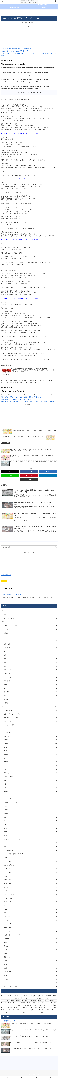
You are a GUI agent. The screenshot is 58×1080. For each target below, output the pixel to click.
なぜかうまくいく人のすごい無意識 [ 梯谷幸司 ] (15, 51)
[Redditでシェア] (35, 644)
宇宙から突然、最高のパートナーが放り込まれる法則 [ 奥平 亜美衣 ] (21, 397)
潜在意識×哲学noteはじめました (12, 595)
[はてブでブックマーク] (48, 644)
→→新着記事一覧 (6, 575)
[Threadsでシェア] (22, 644)
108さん (4, 442)
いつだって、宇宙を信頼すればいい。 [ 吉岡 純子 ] (16, 48)
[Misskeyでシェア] (48, 641)
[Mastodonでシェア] (22, 641)
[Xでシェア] (9, 641)
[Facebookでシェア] (9, 644)
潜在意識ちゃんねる (9, 1021)
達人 (9, 442)
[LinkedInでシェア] (35, 648)
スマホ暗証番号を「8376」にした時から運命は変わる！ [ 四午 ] (19, 399)
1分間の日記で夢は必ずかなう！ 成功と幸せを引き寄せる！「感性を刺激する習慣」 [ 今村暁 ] (27, 401)
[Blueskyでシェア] (35, 641)
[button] (29, 479)
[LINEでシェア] (9, 648)
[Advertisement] (29, 37)
